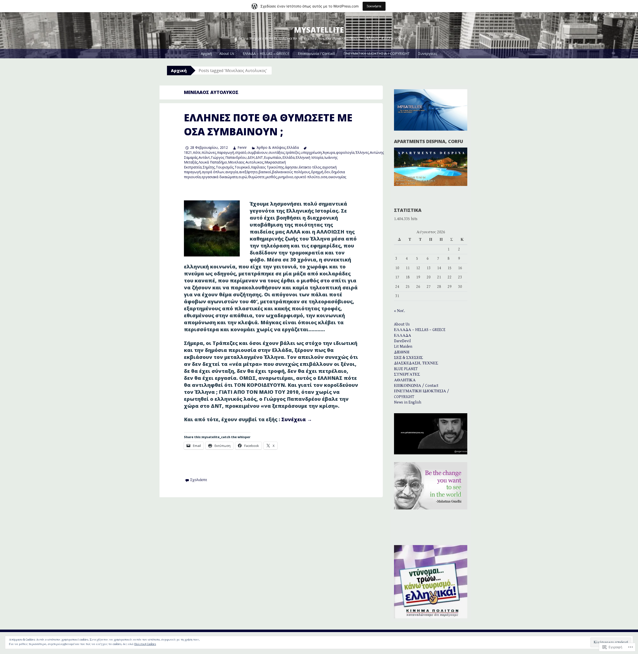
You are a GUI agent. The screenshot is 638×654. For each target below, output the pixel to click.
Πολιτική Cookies (145, 644)
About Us (226, 53)
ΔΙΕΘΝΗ (401, 352)
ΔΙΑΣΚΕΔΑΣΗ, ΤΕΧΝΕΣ (416, 363)
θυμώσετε (256, 176)
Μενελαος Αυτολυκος (245, 162)
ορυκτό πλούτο (307, 176)
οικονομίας (337, 176)
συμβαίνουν (257, 152)
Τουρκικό (242, 167)
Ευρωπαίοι (272, 157)
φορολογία (345, 152)
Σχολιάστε (198, 479)
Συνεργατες (427, 53)
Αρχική (206, 53)
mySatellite (319, 30)
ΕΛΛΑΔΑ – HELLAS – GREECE (266, 53)
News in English (407, 402)
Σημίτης (209, 167)
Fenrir (242, 147)
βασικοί (265, 171)
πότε (197, 152)
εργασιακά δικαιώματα (220, 176)
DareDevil (402, 341)
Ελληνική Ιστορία (309, 157)
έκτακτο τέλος (310, 167)
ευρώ (243, 176)
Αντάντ (204, 157)
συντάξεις (277, 152)
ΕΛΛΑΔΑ (402, 335)
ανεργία (231, 171)
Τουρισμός (225, 167)
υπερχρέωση (311, 152)
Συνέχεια (296, 419)
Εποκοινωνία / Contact (316, 53)
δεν (327, 171)
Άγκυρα (329, 152)
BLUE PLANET (406, 369)
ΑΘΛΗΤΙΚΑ (405, 380)
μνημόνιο (285, 176)
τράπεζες (293, 152)
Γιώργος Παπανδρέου (228, 157)
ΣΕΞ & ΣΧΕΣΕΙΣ (408, 357)
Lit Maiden (403, 346)
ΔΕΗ (250, 157)
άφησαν (291, 167)
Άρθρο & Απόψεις (271, 147)
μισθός (271, 176)
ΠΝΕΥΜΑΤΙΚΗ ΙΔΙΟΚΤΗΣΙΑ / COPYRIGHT (376, 53)
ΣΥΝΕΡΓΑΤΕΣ (407, 374)
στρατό (240, 152)
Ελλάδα (293, 147)
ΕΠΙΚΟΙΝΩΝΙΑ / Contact (416, 385)
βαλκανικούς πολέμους (291, 171)
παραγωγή (225, 152)
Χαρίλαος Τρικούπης (267, 167)
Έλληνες (362, 152)
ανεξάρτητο (248, 171)
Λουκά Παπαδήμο (213, 162)
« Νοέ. (399, 311)
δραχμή (317, 171)
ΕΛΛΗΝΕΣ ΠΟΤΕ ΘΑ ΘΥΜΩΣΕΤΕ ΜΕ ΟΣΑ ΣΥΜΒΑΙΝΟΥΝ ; (268, 124)
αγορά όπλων (213, 171)
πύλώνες (209, 152)
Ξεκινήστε (374, 6)
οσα (324, 176)
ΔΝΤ (259, 157)
